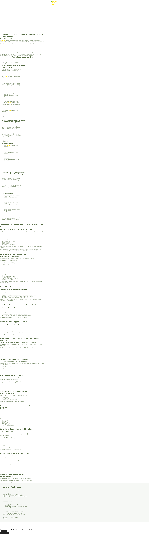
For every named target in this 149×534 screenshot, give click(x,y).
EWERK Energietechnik (63, 2)
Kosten (10, 110)
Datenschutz (82, 2)
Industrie (32, 46)
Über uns (73, 2)
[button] (94, 3)
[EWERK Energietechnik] (54, 2)
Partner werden (58, 524)
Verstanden (4, 531)
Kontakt (78, 2)
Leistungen (69, 2)
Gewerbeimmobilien (12, 415)
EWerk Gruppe (3, 40)
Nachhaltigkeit (9, 102)
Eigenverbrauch (8, 145)
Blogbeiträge (63, 524)
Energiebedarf (6, 76)
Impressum (87, 2)
